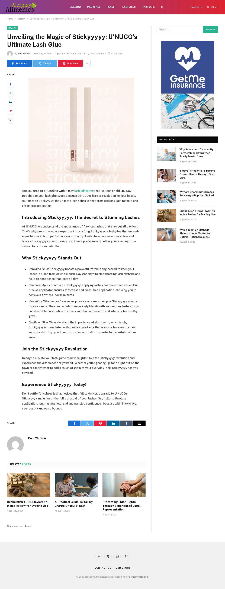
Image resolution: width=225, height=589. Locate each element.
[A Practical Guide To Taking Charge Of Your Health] (76, 485)
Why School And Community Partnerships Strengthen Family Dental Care (196, 153)
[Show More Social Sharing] (87, 63)
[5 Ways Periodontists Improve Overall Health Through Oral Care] (166, 175)
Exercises (129, 7)
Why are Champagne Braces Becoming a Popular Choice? (196, 194)
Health (111, 7)
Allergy (75, 7)
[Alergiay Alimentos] (21, 7)
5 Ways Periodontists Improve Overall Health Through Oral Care (197, 174)
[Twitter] (10, 93)
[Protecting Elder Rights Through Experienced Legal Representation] (124, 485)
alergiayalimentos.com (136, 576)
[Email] (10, 119)
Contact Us (196, 7)
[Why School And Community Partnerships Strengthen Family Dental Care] (166, 154)
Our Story (212, 7)
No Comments (98, 53)
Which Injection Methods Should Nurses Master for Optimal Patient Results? (195, 233)
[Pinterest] (10, 111)
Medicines (94, 7)
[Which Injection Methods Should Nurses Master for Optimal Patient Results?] (166, 234)
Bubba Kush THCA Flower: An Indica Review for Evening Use (27, 503)
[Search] (162, 7)
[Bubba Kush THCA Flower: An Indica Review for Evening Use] (28, 485)
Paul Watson (24, 53)
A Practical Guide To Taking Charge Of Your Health (74, 503)
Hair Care (148, 7)
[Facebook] (10, 84)
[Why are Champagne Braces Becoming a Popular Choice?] (166, 196)
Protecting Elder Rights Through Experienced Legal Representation (121, 505)
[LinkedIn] (10, 102)
